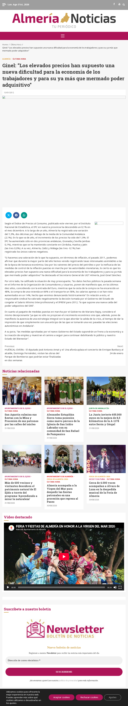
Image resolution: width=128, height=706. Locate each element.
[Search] (124, 5)
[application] (64, 556)
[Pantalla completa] (120, 587)
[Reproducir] (8, 587)
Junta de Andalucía (99, 408)
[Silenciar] (115, 587)
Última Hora (19, 59)
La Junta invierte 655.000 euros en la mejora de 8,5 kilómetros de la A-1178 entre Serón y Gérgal (106, 391)
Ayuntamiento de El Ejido (18, 408)
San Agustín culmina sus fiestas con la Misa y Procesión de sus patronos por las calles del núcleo (21, 391)
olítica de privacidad (69, 680)
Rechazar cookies (89, 697)
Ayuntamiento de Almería (60, 476)
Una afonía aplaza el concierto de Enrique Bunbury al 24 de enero (94, 350)
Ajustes (112, 697)
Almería (6, 59)
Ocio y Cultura (97, 479)
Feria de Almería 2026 (57, 479)
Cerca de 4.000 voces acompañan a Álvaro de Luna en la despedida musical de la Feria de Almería (106, 459)
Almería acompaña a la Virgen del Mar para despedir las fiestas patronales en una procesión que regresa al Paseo (64, 459)
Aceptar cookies (61, 697)
